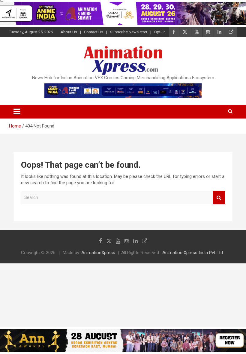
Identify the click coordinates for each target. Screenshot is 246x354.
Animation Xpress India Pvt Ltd (192, 252)
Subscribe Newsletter (128, 32)
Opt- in (160, 32)
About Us (69, 32)
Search (219, 197)
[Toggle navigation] (17, 111)
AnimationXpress (98, 252)
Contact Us (93, 32)
